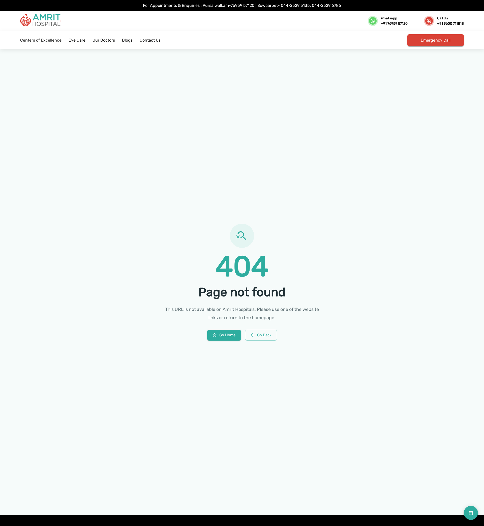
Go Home (227, 335)
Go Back (264, 335)
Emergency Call (435, 40)
